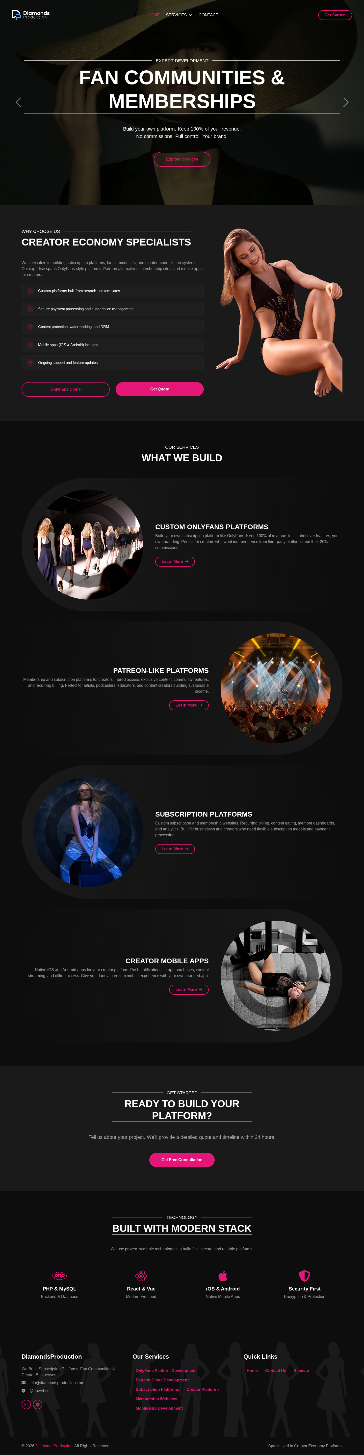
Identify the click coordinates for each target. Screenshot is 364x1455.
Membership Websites (156, 1399)
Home (153, 15)
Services (176, 15)
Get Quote (159, 389)
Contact (208, 15)
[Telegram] (37, 1404)
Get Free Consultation (182, 1160)
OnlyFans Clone (66, 389)
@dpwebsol (40, 1391)
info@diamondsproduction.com (56, 1383)
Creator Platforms (203, 1389)
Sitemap (301, 1371)
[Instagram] (26, 1404)
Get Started (335, 15)
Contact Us (275, 1371)
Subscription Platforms (157, 1389)
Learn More (173, 561)
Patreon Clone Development (162, 1380)
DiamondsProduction (54, 1446)
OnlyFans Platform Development (166, 1371)
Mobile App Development (159, 1408)
